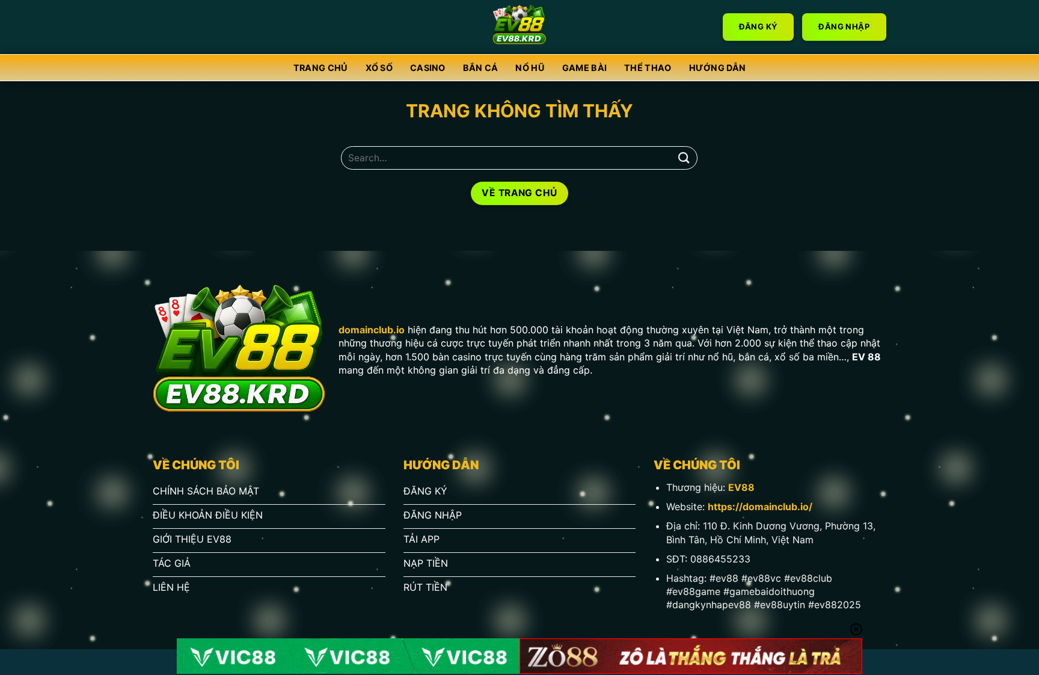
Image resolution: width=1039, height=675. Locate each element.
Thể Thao (647, 68)
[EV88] (519, 27)
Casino (428, 68)
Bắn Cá (480, 68)
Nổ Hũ (529, 68)
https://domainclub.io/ (760, 507)
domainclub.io (372, 330)
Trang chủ (320, 68)
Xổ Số (379, 68)
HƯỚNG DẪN (717, 68)
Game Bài (584, 68)
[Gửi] (684, 158)
